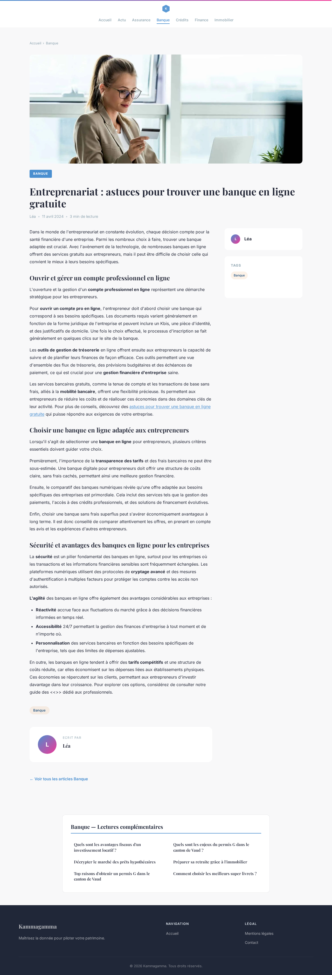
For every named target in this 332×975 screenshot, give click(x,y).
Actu (122, 20)
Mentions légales (259, 933)
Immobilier (224, 20)
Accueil (105, 20)
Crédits (182, 20)
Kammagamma (38, 926)
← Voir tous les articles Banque (59, 778)
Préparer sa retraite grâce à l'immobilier (210, 861)
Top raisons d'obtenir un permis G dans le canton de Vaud (112, 876)
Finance (201, 20)
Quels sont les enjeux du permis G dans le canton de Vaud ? (211, 847)
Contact (251, 942)
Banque (163, 20)
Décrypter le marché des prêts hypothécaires (115, 861)
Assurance (141, 20)
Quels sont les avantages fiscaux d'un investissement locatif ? (107, 847)
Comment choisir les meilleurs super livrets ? (215, 873)
